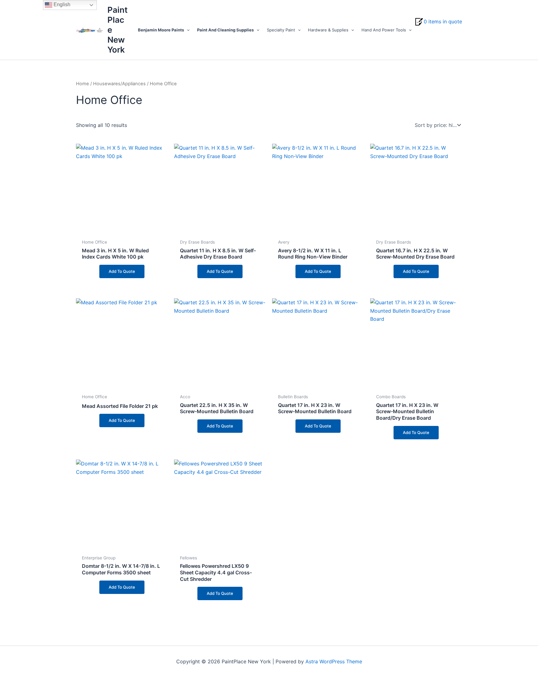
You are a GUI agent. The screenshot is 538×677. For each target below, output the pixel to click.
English (61, 4)
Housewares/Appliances (119, 83)
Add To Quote (122, 271)
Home (82, 83)
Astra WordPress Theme (333, 661)
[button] (187, 29)
